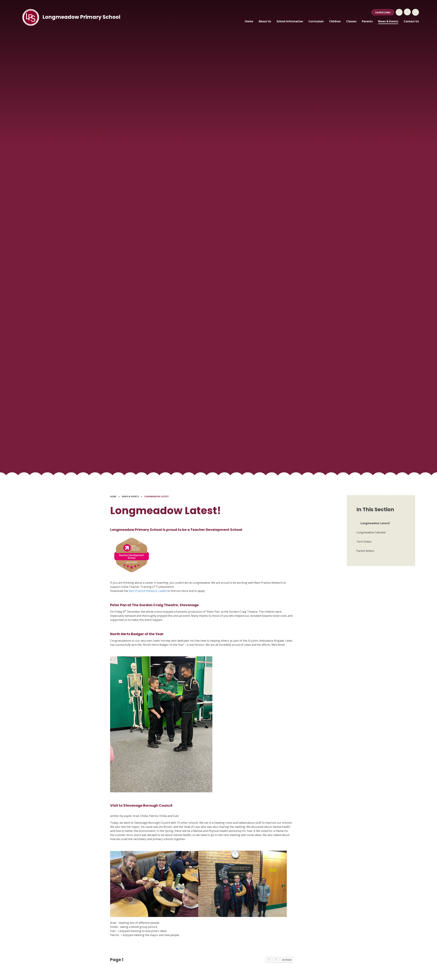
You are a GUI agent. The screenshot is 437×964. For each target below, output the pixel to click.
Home (113, 496)
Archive (286, 960)
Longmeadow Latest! (156, 496)
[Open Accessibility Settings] (415, 12)
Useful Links (383, 12)
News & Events (130, 496)
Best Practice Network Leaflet (148, 591)
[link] (269, 960)
